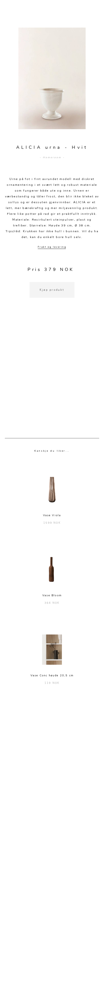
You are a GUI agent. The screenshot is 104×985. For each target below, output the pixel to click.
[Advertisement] (52, 374)
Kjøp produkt (52, 290)
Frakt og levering (52, 247)
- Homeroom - (52, 157)
